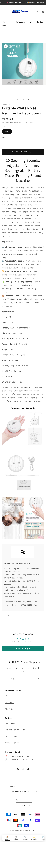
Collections (20, 22)
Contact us (9, 702)
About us (9, 709)
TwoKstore (18, 830)
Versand (12, 122)
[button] (38, 12)
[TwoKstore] (19, 11)
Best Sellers (4, 23)
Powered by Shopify (29, 830)
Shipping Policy (12, 723)
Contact (40, 22)
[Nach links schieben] (17, 100)
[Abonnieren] (38, 679)
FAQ (31, 22)
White (7, 131)
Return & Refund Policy (15, 729)
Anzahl (4, 137)
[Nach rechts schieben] (28, 100)
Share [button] (6, 615)
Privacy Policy (11, 736)
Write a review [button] (23, 648)
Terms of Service (12, 742)
